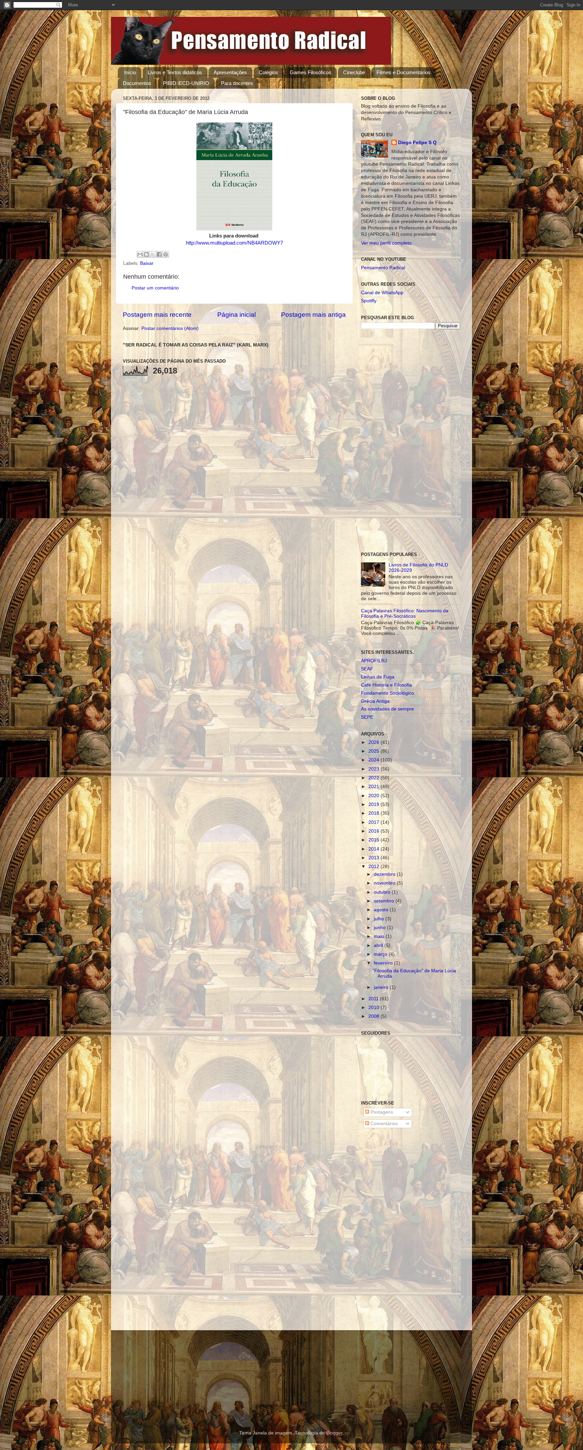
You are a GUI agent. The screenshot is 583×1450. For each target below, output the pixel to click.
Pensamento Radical (383, 267)
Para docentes (237, 83)
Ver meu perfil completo (386, 243)
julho (379, 918)
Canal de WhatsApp (382, 292)
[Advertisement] (410, 440)
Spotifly (369, 300)
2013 (374, 857)
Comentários (383, 1123)
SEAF (367, 668)
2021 (374, 786)
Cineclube (354, 72)
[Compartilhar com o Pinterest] (165, 254)
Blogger (334, 1432)
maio (380, 936)
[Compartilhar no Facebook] (159, 254)
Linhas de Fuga (377, 676)
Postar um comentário (155, 287)
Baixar (147, 263)
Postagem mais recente (157, 314)
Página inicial (236, 314)
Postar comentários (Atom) (170, 328)
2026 (374, 742)
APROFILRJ (374, 660)
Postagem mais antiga (313, 314)
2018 (374, 813)
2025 (374, 751)
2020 (374, 795)
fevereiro (384, 963)
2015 (374, 839)
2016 (374, 831)
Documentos (137, 83)
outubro (383, 892)
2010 (374, 1007)
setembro (384, 900)
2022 (374, 777)
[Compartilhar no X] (152, 254)
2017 (374, 822)
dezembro (385, 874)
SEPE (367, 717)
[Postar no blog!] (146, 254)
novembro (385, 883)
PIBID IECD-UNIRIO (186, 83)
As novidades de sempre (387, 709)
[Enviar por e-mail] (140, 254)
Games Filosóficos (310, 72)
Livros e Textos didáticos (175, 72)
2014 (374, 849)
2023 (374, 769)
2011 (374, 998)
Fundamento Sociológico (387, 693)
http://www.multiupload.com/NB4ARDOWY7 (234, 243)
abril (379, 945)
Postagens (381, 1112)
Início (130, 72)
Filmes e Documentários (404, 72)
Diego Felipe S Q (417, 142)
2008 (374, 1016)
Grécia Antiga (375, 701)
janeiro (382, 987)
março (381, 954)
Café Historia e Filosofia (386, 685)
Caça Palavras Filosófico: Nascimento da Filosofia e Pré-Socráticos (404, 613)
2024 (374, 759)
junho (380, 927)
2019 (374, 804)
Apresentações (230, 72)
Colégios (268, 72)
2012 (374, 866)
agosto (382, 909)
